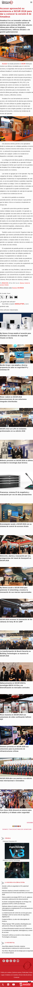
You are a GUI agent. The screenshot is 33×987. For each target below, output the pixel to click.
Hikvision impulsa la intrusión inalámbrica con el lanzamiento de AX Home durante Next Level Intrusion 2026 (17, 892)
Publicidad (25, 972)
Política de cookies (6, 972)
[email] (16, 297)
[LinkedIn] (11, 297)
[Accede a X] (3, 984)
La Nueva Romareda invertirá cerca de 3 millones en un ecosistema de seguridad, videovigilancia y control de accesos (17, 930)
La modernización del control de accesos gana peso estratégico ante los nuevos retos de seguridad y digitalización (17, 914)
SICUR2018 (20, 288)
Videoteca (7, 838)
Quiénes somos (16, 972)
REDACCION (5, 283)
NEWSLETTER (19, 304)
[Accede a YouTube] (13, 984)
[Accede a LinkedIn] (8, 984)
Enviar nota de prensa (25, 975)
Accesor (4, 64)
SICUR (23, 64)
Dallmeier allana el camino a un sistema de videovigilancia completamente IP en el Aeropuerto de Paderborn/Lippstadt (17, 908)
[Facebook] (6, 297)
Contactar (16, 977)
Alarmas (22, 283)
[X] (2, 297)
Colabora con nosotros (11, 975)
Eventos (7, 285)
